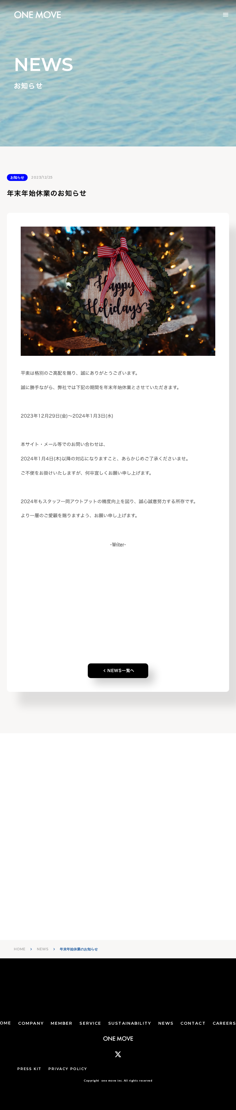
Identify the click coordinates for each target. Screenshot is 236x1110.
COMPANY (31, 1023)
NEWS (42, 949)
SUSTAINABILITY (129, 1023)
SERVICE (90, 1023)
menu (225, 14)
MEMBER (62, 1023)
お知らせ (17, 177)
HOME (19, 949)
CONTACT (193, 1023)
